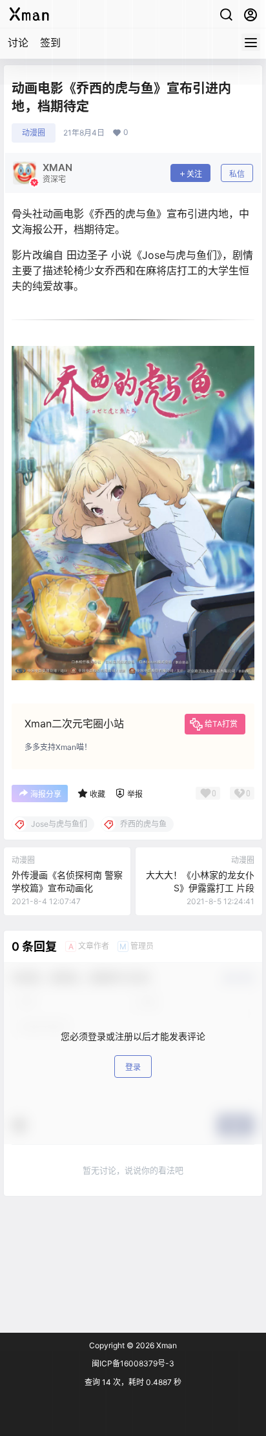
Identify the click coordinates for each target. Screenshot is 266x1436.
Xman (165, 1345)
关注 (194, 174)
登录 (133, 1067)
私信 (237, 174)
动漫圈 (33, 132)
